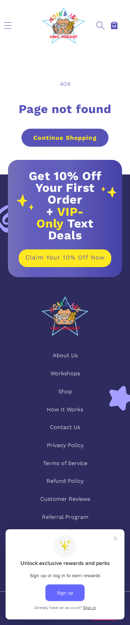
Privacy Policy (65, 445)
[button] (8, 25)
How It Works (65, 409)
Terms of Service (65, 463)
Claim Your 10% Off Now (65, 257)
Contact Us (65, 427)
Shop (65, 391)
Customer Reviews (65, 499)
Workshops (65, 373)
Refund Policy (65, 481)
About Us (65, 355)
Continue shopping (64, 137)
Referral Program (65, 517)
